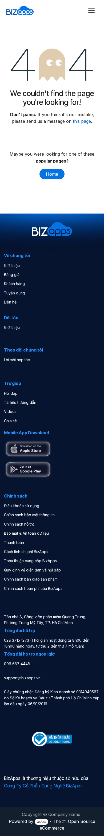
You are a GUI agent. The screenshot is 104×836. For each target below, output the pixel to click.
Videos (10, 411)
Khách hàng (14, 283)
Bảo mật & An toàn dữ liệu (26, 533)
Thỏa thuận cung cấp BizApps (30, 560)
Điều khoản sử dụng (21, 505)
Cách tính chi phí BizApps (26, 551)
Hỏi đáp (11, 393)
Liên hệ (10, 302)
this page (82, 121)
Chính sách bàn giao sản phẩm (31, 579)
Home (52, 174)
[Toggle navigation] (91, 10)
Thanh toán (14, 542)
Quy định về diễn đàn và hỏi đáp (32, 570)
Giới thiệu (12, 265)
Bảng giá (11, 274)
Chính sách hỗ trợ (19, 524)
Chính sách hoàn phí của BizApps (33, 588)
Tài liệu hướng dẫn (20, 402)
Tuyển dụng (14, 293)
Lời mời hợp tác (17, 359)
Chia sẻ (10, 421)
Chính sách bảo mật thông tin (29, 514)
